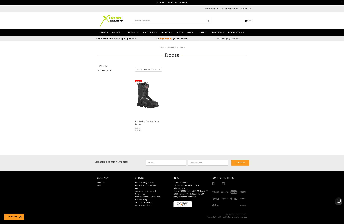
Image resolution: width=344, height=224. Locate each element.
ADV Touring (149, 32)
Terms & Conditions (216, 217)
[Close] (20, 217)
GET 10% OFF (12, 217)
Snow (190, 32)
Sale (202, 32)
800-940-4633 (211, 9)
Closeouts (216, 32)
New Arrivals (235, 32)
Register (234, 9)
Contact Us (246, 9)
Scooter (166, 32)
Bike (179, 32)
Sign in (224, 9)
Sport (103, 32)
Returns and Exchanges (236, 217)
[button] (338, 201)
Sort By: (140, 69)
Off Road (132, 32)
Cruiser (116, 32)
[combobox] (172, 20)
